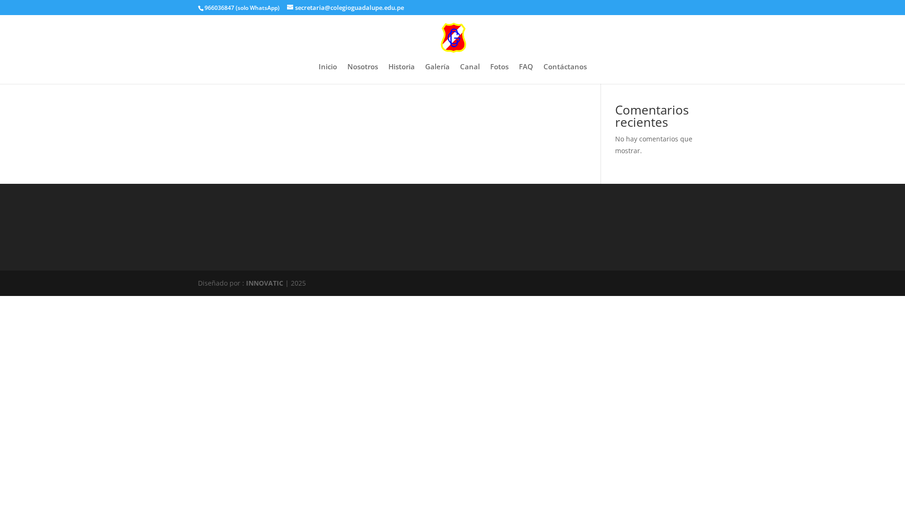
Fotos (499, 67)
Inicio (328, 67)
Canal (470, 67)
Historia (401, 67)
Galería (437, 67)
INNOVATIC (264, 283)
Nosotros (362, 67)
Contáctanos (565, 67)
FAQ (526, 67)
